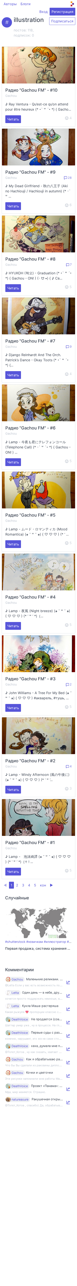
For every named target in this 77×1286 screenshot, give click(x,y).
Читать (13, 119)
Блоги (26, 4)
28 (69, 177)
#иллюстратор (55, 941)
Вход (43, 11)
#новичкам (34, 941)
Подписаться (62, 21)
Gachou (11, 95)
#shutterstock (15, 941)
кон (43, 885)
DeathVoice (20, 1019)
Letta (15, 992)
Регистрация (62, 11)
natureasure (20, 1099)
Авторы (10, 4)
